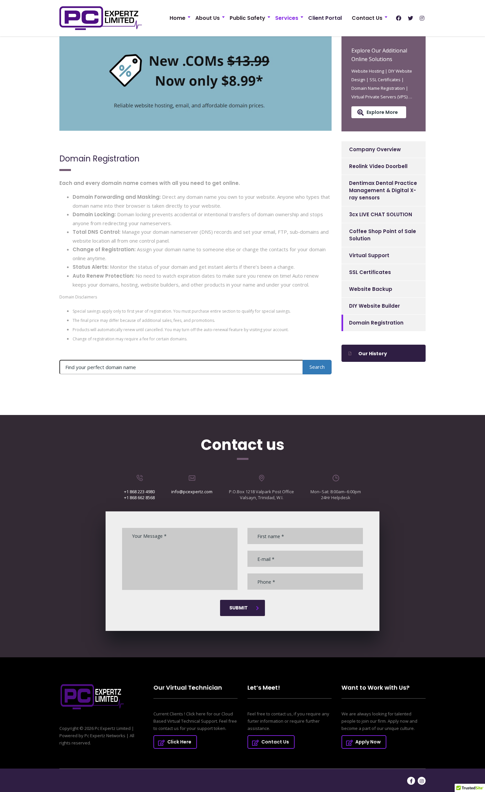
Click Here (179, 742)
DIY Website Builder (374, 305)
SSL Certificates (370, 272)
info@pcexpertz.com (191, 492)
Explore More (382, 112)
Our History (372, 353)
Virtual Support (369, 255)
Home (177, 18)
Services (286, 18)
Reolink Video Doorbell (378, 166)
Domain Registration (376, 322)
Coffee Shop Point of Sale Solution (382, 235)
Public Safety (247, 18)
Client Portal (325, 18)
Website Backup (370, 289)
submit (238, 607)
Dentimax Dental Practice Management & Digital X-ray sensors (383, 190)
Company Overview (375, 149)
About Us (207, 18)
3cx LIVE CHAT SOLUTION (380, 214)
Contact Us (367, 18)
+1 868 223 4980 (139, 492)
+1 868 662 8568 (139, 497)
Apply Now (368, 742)
